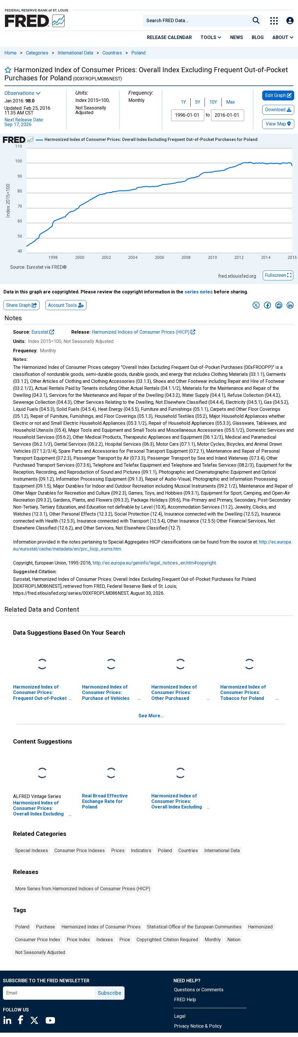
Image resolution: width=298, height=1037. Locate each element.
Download (276, 109)
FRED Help (185, 999)
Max (230, 102)
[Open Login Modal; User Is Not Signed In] (290, 20)
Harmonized (260, 927)
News (236, 37)
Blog (258, 37)
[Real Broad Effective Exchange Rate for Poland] (111, 773)
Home (10, 53)
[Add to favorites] (8, 69)
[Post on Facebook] (267, 305)
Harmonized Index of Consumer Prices (101, 927)
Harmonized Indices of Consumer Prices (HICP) (141, 332)
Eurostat (40, 332)
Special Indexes (31, 850)
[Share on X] (256, 305)
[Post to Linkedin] (290, 305)
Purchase (45, 927)
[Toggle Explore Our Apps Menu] (274, 20)
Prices (118, 850)
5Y (197, 102)
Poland (138, 53)
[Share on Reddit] (278, 305)
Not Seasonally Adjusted (40, 952)
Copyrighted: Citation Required (167, 939)
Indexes (104, 939)
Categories (37, 53)
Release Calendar (169, 37)
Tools (209, 37)
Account (62, 305)
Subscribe (109, 993)
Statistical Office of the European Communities (194, 927)
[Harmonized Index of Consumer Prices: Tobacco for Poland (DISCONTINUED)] (249, 664)
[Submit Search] (256, 20)
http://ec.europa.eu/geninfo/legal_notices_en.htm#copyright (154, 563)
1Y (183, 102)
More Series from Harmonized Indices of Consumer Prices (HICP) (82, 888)
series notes (199, 292)
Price (124, 939)
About (281, 37)
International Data (75, 53)
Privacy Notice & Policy (198, 1026)
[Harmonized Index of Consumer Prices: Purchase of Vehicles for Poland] (111, 664)
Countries (112, 53)
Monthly (213, 939)
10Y (213, 102)
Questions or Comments (199, 989)
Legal (179, 1016)
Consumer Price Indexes (79, 850)
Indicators (141, 850)
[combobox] (196, 20)
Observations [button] (20, 93)
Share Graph (19, 305)
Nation (233, 939)
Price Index (78, 939)
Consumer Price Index (37, 939)
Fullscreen (276, 275)
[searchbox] (197, 20)
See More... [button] (151, 716)
